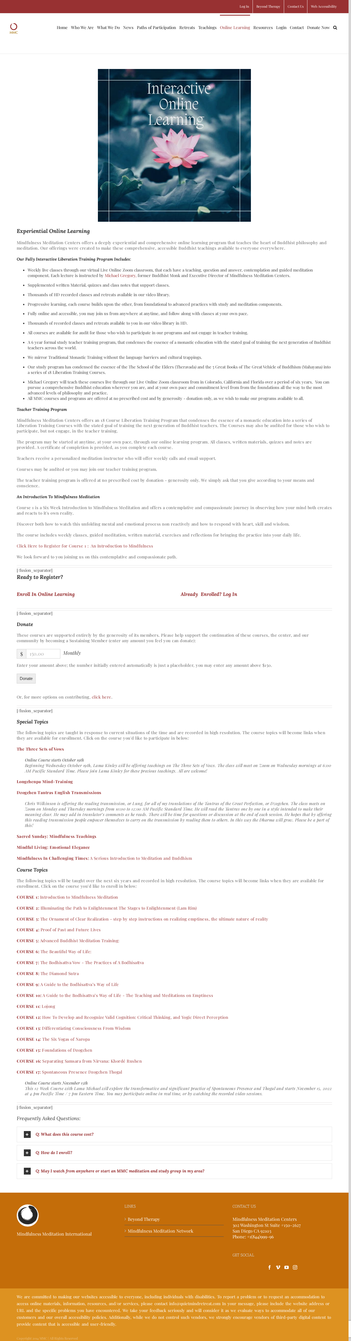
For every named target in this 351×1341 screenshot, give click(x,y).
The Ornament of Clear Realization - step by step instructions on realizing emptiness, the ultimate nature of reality (142, 919)
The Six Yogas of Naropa (53, 1039)
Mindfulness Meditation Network (160, 1231)
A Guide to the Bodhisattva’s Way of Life (68, 984)
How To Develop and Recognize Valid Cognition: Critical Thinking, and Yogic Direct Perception (122, 1017)
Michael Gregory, (121, 275)
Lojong (36, 1006)
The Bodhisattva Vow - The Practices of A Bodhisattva (80, 962)
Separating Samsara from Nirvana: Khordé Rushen (79, 1061)
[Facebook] (269, 1267)
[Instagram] (295, 1267)
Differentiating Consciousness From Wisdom (74, 1028)
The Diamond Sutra (48, 973)
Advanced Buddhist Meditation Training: (68, 940)
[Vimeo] (278, 1267)
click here (101, 697)
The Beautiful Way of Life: (54, 951)
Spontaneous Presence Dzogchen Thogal (69, 1072)
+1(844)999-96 (260, 1236)
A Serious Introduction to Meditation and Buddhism (104, 858)
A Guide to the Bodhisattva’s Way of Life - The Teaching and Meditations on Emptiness (115, 995)
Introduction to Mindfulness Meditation (67, 897)
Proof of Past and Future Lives (59, 929)
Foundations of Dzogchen (54, 1050)
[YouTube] (286, 1267)
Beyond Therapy (144, 1219)
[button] (335, 27)
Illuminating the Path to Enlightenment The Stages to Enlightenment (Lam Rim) (107, 908)
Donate (26, 678)
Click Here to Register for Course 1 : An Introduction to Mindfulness (85, 546)
